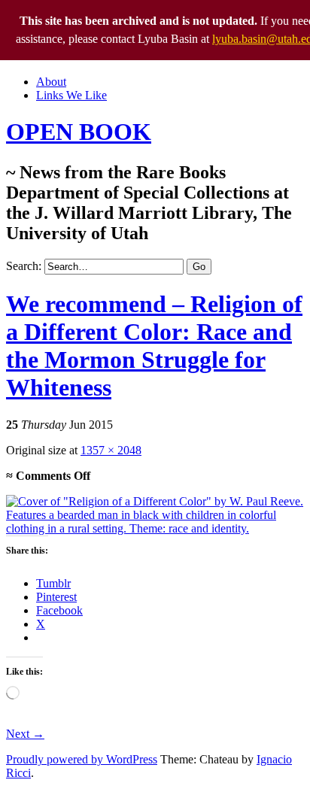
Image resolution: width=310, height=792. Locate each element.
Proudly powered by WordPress (81, 759)
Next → (25, 733)
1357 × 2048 (111, 450)
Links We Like (71, 95)
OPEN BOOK (78, 131)
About (51, 81)
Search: (23, 265)
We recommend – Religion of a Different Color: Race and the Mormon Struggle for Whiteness (154, 345)
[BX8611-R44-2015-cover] (155, 528)
